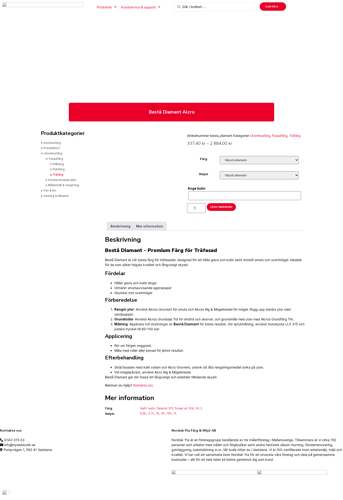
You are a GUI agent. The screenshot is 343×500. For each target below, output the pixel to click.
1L (175, 413)
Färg (203, 159)
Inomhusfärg (52, 143)
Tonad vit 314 (184, 408)
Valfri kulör (147, 408)
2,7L (151, 413)
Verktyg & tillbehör (56, 196)
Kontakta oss (143, 385)
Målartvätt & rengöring (63, 185)
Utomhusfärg (53, 153)
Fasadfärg (56, 158)
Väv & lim (49, 190)
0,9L (143, 413)
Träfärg (58, 174)
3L (158, 413)
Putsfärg (59, 169)
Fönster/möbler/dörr (62, 180)
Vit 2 (199, 408)
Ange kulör (197, 188)
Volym (203, 174)
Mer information (149, 226)
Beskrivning (120, 226)
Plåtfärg (58, 164)
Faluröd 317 (165, 408)
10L (169, 413)
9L (163, 413)
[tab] (120, 226)
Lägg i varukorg (221, 207)
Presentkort (51, 148)
